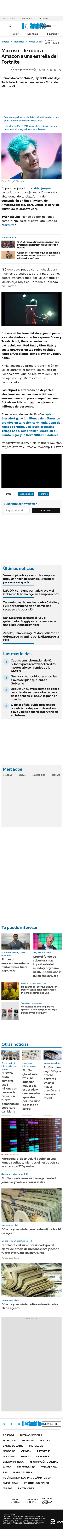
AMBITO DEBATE (47, 1501)
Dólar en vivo (26, 19)
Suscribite (46, 510)
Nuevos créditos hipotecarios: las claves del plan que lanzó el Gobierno (34, 679)
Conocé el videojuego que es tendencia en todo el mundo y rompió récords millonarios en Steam (38, 255)
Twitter (4, 1424)
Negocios (9, 1451)
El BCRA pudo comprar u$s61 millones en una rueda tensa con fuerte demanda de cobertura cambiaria (10, 1092)
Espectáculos (26, 1467)
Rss (5, 1472)
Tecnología (49, 1467)
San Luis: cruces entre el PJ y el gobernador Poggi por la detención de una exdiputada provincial (29, 621)
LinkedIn (26, 1424)
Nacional (9, 1456)
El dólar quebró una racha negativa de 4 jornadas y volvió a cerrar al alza (28, 1180)
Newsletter (51, 1424)
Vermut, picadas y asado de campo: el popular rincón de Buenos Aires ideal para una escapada (29, 578)
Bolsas (22, 775)
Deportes (42, 1456)
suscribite (46, 26)
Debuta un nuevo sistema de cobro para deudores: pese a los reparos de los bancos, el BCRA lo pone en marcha (35, 694)
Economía (32, 33)
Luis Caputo (43, 19)
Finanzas (52, 33)
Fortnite (9, 225)
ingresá (56, 26)
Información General (43, 1461)
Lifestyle (43, 1451)
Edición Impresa (13, 1461)
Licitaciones (26, 1488)
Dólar (15, 33)
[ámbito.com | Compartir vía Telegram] (55, 69)
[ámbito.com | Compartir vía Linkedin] (51, 69)
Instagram (19, 1424)
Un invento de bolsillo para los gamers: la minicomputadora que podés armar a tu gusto (39, 1009)
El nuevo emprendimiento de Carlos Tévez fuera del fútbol (15, 965)
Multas (7, 1488)
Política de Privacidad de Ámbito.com (27, 1477)
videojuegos (42, 188)
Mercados (36, 1445)
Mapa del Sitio (22, 1472)
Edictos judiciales (36, 1483)
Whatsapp (42, 1424)
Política (45, 1440)
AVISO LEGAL (10, 1483)
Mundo (25, 1456)
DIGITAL (15, 1500)
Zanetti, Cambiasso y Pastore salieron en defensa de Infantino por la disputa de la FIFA (31, 636)
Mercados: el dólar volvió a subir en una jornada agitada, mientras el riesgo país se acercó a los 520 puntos (30, 1162)
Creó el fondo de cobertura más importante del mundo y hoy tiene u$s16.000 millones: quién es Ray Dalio (47, 966)
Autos (7, 1467)
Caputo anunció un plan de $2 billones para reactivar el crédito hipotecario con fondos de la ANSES (33, 666)
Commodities (38, 775)
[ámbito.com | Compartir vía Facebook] (43, 69)
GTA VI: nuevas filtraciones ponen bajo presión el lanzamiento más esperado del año (38, 244)
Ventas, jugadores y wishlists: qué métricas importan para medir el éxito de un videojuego (31, 119)
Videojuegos (35, 42)
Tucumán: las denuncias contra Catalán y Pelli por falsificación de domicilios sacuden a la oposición (31, 605)
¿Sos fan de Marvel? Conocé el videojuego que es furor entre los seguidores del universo (30, 127)
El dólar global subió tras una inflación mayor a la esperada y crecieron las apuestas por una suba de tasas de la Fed (31, 1089)
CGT (55, 19)
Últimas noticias (31, 1435)
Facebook (11, 1424)
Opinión (26, 1451)
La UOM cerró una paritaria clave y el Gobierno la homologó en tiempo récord (31, 592)
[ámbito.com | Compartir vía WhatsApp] (40, 69)
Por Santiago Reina (10, 1258)
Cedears (56, 775)
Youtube (34, 1424)
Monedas (7, 775)
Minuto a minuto (11, 1154)
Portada (8, 1435)
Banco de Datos (13, 1445)
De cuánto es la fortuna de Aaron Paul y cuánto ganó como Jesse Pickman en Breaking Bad (39, 990)
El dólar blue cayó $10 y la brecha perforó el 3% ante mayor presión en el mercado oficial (52, 1082)
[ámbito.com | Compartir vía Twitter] (47, 69)
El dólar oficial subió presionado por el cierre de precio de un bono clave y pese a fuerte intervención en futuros (34, 710)
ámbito (5, 42)
